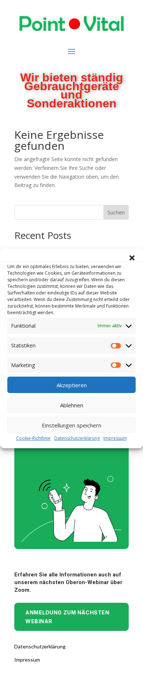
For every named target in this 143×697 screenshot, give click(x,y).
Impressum (115, 438)
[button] (132, 258)
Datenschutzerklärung (77, 438)
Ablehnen (71, 405)
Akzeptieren (71, 385)
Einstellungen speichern (71, 425)
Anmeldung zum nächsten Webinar (67, 616)
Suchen (116, 212)
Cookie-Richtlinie (33, 438)
